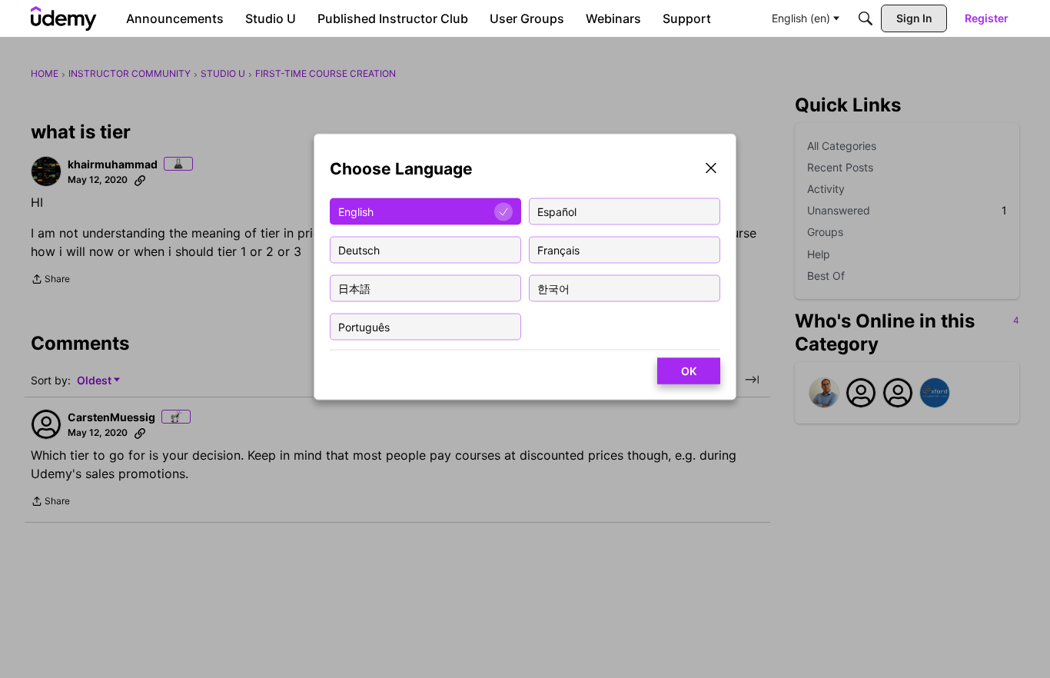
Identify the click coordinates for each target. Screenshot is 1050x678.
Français (558, 249)
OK (688, 370)
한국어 (553, 287)
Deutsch (359, 249)
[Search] (865, 18)
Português (364, 326)
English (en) (801, 18)
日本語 (354, 287)
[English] (64, 18)
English (356, 211)
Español (557, 211)
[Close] (711, 169)
